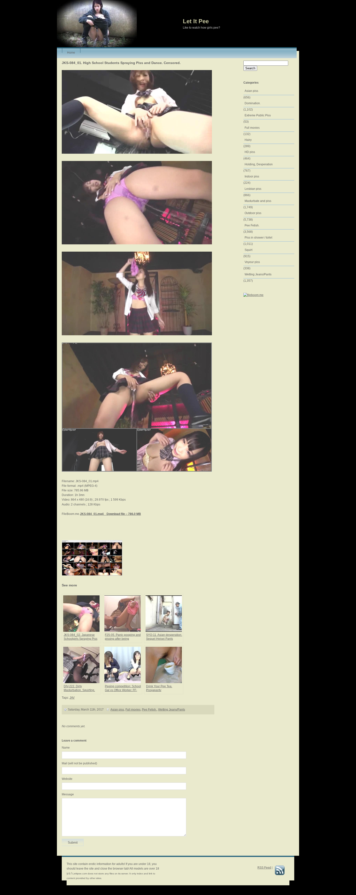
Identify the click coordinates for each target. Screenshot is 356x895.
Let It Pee (196, 21)
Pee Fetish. (149, 709)
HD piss (250, 152)
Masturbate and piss (258, 201)
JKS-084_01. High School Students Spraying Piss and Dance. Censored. (121, 63)
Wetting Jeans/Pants (171, 709)
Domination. (253, 103)
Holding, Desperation (259, 164)
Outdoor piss (253, 213)
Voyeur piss (252, 262)
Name (66, 747)
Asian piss (117, 709)
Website (67, 779)
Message (68, 794)
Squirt (248, 250)
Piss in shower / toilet (258, 237)
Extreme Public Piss (258, 115)
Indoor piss (252, 176)
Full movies (132, 709)
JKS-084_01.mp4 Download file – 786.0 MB (110, 514)
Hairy (248, 140)
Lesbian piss (253, 189)
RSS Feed (264, 867)
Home (71, 52)
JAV (72, 697)
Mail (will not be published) (79, 763)
